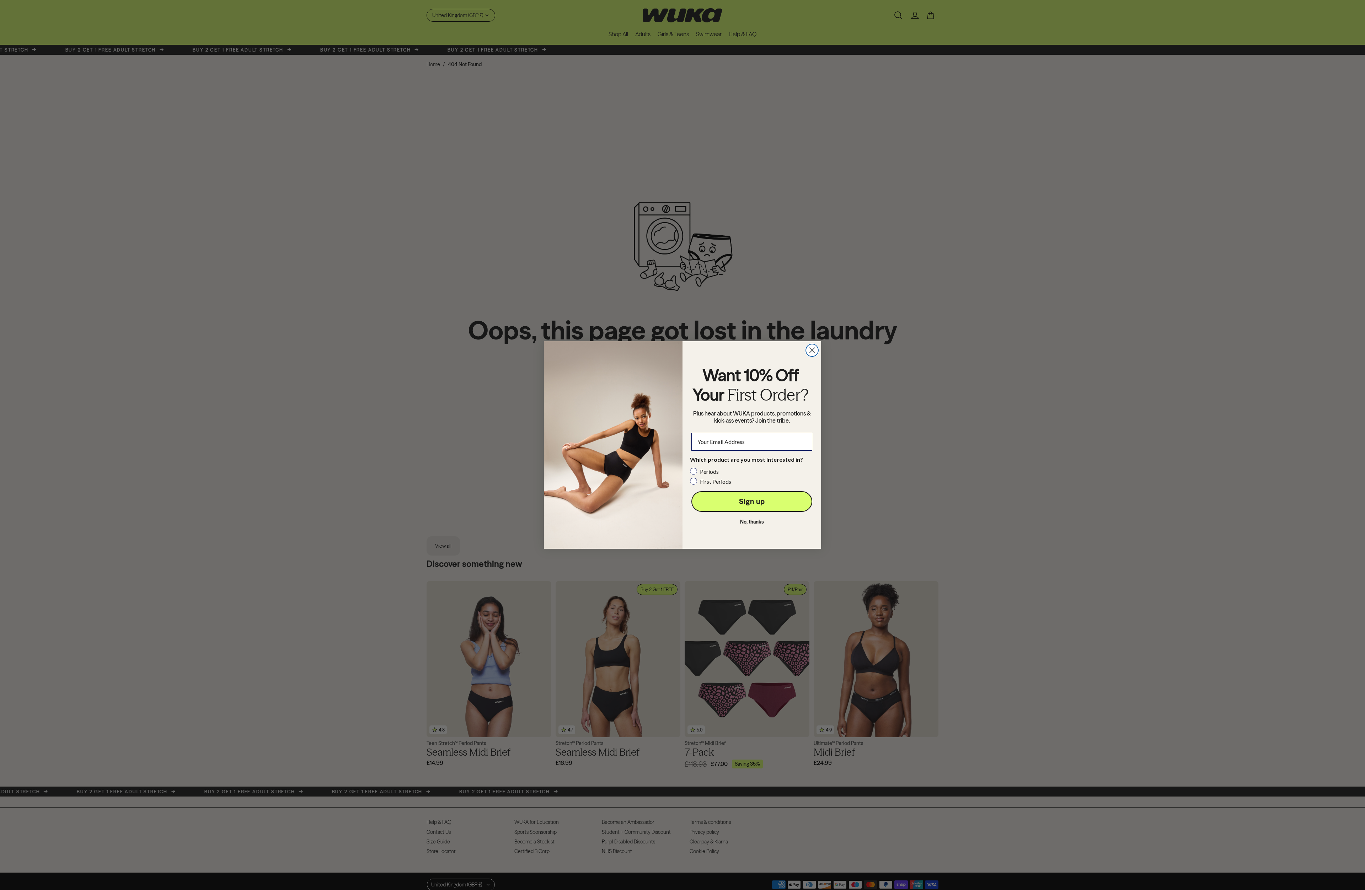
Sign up (752, 501)
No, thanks (752, 522)
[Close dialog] (812, 350)
